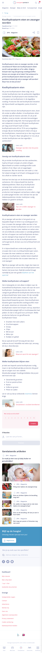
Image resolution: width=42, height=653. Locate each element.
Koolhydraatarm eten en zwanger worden (25, 16)
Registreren (10, 540)
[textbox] (21, 416)
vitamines (28, 394)
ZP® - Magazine (16, 59)
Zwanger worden (6, 16)
